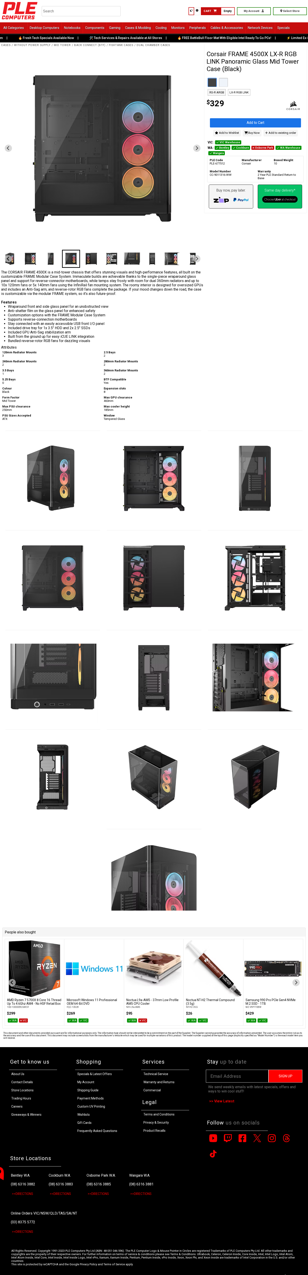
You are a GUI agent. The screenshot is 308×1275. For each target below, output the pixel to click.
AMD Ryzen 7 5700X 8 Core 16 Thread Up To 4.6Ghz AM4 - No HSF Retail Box (34, 1001)
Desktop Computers (44, 28)
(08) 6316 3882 (23, 1184)
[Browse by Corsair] (279, 106)
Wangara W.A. (139, 1175)
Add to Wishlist (228, 132)
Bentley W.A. (20, 1175)
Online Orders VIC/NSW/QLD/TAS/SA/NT (44, 1213)
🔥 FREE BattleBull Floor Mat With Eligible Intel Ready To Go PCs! (213, 38)
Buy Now (254, 132)
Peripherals (197, 28)
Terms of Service (114, 1264)
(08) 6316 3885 (99, 1184)
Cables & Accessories (227, 28)
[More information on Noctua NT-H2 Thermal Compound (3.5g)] (213, 968)
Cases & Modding (138, 28)
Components (94, 28)
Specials (283, 28)
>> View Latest (221, 1101)
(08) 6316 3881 (141, 1184)
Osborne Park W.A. (101, 1175)
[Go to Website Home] (19, 20)
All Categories (13, 28)
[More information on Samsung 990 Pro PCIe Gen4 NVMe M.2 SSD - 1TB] (273, 968)
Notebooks (72, 28)
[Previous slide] (8, 148)
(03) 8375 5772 (23, 1222)
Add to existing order (282, 132)
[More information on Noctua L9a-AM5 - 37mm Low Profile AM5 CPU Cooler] (153, 968)
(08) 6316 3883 (61, 1184)
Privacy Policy (88, 1264)
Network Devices (260, 28)
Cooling (161, 28)
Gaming (114, 28)
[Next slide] (196, 148)
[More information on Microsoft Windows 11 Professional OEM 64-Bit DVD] (94, 968)
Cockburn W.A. (60, 1175)
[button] (30, 259)
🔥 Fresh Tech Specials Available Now (35, 38)
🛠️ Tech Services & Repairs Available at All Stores (114, 38)
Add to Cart (255, 123)
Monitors (178, 28)
